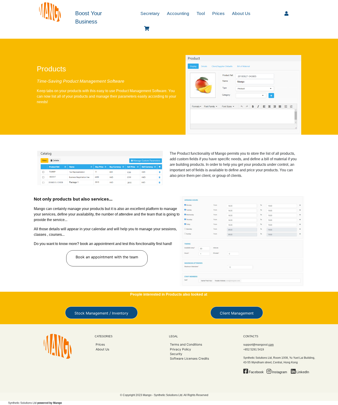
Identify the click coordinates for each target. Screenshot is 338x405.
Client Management (237, 313)
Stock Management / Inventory (101, 313)
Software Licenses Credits (189, 358)
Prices (100, 344)
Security (176, 354)
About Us (102, 349)
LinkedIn (302, 372)
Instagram (279, 372)
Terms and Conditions (186, 344)
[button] (150, 13)
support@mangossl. (258, 344)
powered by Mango (49, 403)
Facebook (256, 372)
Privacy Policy (180, 349)
